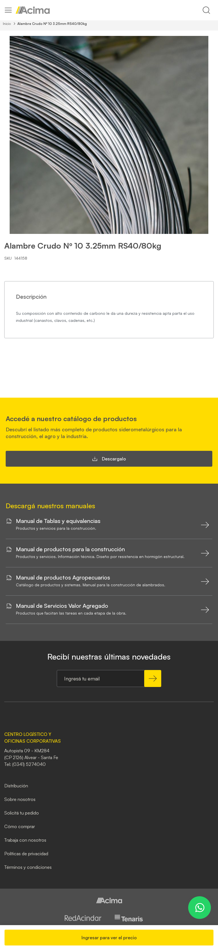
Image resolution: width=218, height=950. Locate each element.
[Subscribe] (152, 678)
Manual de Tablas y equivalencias (58, 521)
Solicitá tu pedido (21, 813)
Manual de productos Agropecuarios (63, 577)
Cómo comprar (19, 826)
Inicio (7, 23)
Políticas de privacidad (26, 853)
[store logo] (33, 10)
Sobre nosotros (19, 799)
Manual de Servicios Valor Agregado (62, 605)
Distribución (16, 786)
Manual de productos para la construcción (70, 549)
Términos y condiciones (28, 867)
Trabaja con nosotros (25, 840)
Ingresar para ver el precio (109, 937)
